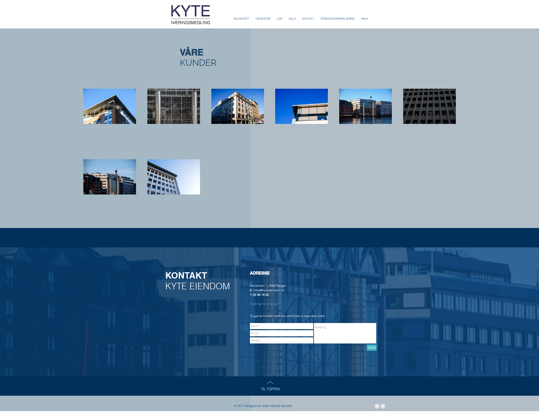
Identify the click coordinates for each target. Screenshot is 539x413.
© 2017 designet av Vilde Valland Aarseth (263, 406)
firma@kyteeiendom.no (268, 290)
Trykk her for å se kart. (265, 304)
